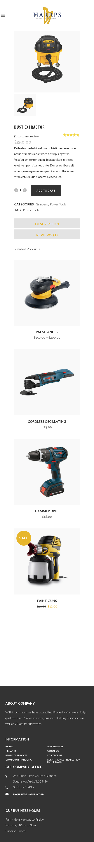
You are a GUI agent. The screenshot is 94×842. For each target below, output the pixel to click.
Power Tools (58, 204)
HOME (9, 746)
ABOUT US (53, 751)
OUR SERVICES (55, 746)
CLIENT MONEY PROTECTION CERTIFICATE (63, 761)
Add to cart (46, 190)
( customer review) (27, 136)
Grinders (42, 204)
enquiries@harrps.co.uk (28, 794)
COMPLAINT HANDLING (18, 760)
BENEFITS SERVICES (16, 755)
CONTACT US (54, 755)
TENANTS (11, 751)
